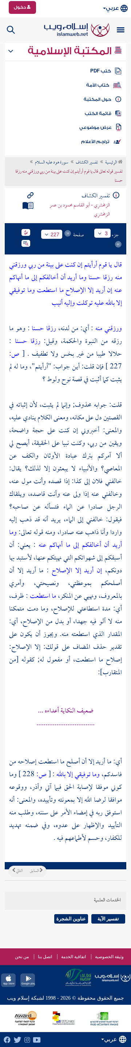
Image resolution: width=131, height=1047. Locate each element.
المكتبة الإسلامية (71, 51)
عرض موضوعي (95, 127)
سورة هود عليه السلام (51, 162)
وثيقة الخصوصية (109, 956)
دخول (20, 7)
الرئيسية (111, 162)
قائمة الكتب (98, 113)
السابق (35, 871)
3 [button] (106, 233)
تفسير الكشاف (87, 162)
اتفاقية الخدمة (73, 956)
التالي (19, 871)
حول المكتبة (97, 99)
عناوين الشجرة (71, 918)
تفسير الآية (108, 918)
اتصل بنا (45, 956)
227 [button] (55, 234)
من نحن (22, 956)
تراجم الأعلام (95, 141)
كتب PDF (100, 71)
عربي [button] (112, 8)
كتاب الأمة (97, 85)
